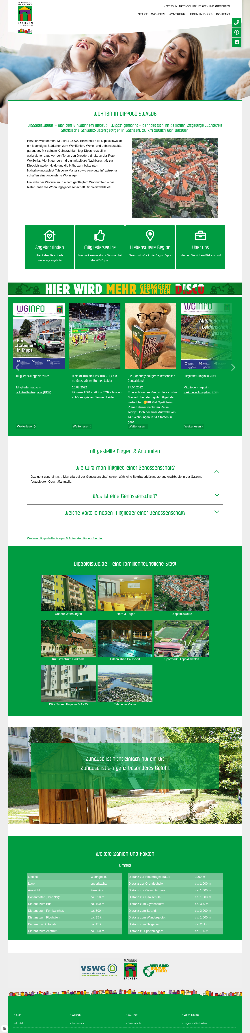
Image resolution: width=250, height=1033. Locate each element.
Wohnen (158, 14)
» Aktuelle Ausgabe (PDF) (33, 392)
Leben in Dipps (200, 14)
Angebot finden (49, 247)
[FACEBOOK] (236, 42)
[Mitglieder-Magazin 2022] (41, 336)
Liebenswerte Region (150, 247)
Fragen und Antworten (214, 6)
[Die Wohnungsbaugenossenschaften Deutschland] (153, 336)
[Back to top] (246, 1026)
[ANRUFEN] (236, 22)
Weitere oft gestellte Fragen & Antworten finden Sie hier (65, 538)
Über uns (200, 247)
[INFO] (236, 32)
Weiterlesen (25, 426)
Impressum (170, 6)
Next (233, 367)
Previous (17, 367)
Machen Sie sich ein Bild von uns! (200, 255)
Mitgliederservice (100, 247)
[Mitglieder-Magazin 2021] (209, 336)
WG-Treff (177, 14)
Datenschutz (188, 6)
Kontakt (223, 14)
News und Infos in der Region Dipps (150, 255)
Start (143, 14)
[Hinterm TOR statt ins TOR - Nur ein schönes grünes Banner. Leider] (97, 336)
